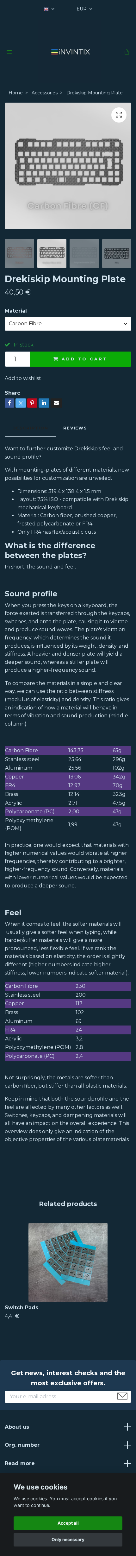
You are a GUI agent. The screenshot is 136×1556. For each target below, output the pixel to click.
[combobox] (68, 324)
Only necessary (68, 1539)
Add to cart (84, 359)
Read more (20, 1463)
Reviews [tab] (75, 428)
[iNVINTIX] (69, 52)
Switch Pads (21, 1308)
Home (16, 93)
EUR (82, 9)
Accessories (45, 93)
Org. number (22, 1445)
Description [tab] (30, 428)
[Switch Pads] (68, 1262)
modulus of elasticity (32, 699)
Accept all (68, 1523)
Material (16, 311)
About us (17, 1427)
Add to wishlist (23, 378)
